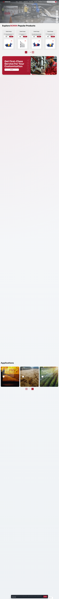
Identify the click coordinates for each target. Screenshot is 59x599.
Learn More (7, 13)
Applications (26, 1)
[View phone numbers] (57, 17)
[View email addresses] (57, 19)
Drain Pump (36, 31)
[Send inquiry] (57, 11)
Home (17, 1)
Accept (45, 596)
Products (20, 1)
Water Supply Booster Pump (8, 32)
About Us (35, 1)
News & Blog (31, 1)
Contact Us (40, 1)
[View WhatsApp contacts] (57, 14)
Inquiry (11, 36)
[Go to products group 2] (29, 52)
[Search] (56, 1)
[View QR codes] (57, 22)
